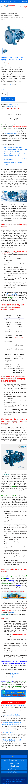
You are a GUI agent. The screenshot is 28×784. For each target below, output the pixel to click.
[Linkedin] (14, 108)
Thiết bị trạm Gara (7, 779)
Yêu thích (5, 84)
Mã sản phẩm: (4, 104)
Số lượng (3, 94)
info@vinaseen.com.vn (16, 677)
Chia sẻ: (3, 108)
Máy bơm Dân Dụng (6, 15)
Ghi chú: (6, 164)
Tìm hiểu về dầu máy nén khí (12, 740)
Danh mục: (4, 106)
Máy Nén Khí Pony (8, 732)
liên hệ (12, 612)
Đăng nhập (24, 1)
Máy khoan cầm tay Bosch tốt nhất (13, 705)
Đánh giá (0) (14, 119)
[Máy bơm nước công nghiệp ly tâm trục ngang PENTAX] (14, 196)
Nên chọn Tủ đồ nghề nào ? (11, 715)
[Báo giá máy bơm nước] (14, 594)
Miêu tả (9, 114)
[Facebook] (8, 108)
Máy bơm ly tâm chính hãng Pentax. (13, 147)
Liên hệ (5, 1)
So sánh (14, 1)
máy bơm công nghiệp (11, 294)
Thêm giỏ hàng (9, 99)
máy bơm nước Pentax (11, 133)
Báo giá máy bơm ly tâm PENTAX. (13, 162)
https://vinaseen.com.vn (16, 673)
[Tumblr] (18, 108)
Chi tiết (18, 114)
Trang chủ (3, 13)
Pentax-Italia (16, 15)
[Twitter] (11, 108)
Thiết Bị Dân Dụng (12, 13)
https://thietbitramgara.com (14, 674)
